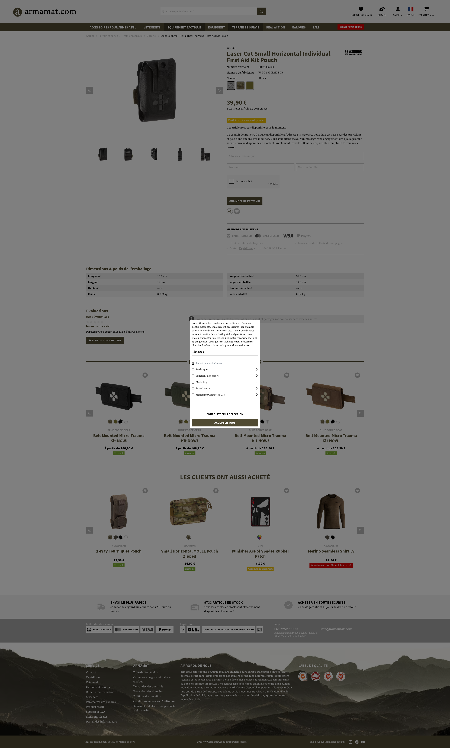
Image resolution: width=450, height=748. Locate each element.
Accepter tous (225, 423)
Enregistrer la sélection (225, 414)
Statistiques (202, 369)
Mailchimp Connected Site (210, 395)
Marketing (201, 382)
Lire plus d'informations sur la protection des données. (221, 345)
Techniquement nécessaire (210, 363)
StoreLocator (203, 388)
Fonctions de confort (207, 376)
